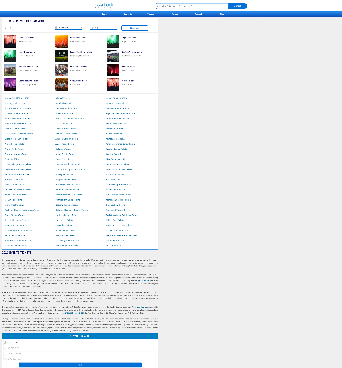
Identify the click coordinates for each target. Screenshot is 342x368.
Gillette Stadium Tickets (15, 128)
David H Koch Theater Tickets (18, 169)
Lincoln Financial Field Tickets (68, 194)
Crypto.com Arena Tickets (117, 164)
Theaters (151, 14)
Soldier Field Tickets (115, 220)
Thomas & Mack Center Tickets (18, 230)
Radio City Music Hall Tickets (17, 118)
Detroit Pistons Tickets (65, 103)
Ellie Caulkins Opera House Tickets (70, 169)
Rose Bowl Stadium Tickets (17, 220)
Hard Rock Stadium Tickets (67, 189)
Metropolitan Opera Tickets (67, 200)
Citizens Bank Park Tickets (117, 118)
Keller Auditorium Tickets (16, 194)
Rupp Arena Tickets (64, 220)
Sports (104, 14)
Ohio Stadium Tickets (115, 205)
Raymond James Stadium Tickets (120, 113)
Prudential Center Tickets (66, 215)
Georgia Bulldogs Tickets (117, 103)
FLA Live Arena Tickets (14, 179)
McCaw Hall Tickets (13, 200)
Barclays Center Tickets (116, 149)
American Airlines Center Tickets (120, 144)
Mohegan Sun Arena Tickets (118, 200)
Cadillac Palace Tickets (116, 154)
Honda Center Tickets (115, 189)
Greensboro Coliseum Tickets (18, 189)
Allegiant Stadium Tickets (66, 139)
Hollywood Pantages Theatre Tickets (71, 210)
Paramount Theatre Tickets (118, 210)
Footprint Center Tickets (66, 179)
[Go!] (238, 6)
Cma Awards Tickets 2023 (66, 108)
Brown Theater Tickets (65, 154)
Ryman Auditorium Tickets (67, 245)
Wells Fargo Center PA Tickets (18, 240)
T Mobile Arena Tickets (65, 128)
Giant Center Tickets (115, 240)
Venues (175, 14)
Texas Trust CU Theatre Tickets (119, 225)
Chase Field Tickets (114, 245)
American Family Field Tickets (18, 123)
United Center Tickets (65, 230)
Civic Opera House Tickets (117, 159)
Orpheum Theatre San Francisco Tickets (22, 210)
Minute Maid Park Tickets (117, 123)
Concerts (128, 14)
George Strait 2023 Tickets (117, 98)
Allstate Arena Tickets (115, 139)
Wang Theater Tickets (65, 235)
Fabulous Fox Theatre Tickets (119, 169)
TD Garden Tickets (63, 225)
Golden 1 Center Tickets (15, 184)
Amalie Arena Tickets (64, 144)
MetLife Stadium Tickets (66, 133)
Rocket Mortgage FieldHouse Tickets (122, 215)
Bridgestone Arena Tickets (16, 154)
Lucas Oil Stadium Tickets (16, 139)
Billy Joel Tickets (62, 98)
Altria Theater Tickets (14, 144)
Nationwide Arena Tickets (66, 205)
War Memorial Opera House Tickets (122, 235)
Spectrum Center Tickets (16, 245)
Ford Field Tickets (114, 179)
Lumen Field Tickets (64, 113)
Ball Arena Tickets (63, 149)
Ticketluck (121, 6)
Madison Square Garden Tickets (69, 118)
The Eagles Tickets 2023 (15, 103)
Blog (222, 14)
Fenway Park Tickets (64, 174)
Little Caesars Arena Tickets (118, 194)
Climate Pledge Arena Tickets (18, 164)
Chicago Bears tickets (74, 313)
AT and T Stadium (114, 133)
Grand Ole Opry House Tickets (119, 184)
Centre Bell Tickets (13, 159)
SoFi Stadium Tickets (115, 128)
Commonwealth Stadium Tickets (69, 164)
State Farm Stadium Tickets (118, 108)
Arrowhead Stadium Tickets (17, 113)
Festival (198, 14)
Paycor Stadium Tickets (15, 215)
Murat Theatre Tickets (14, 205)
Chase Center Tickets (64, 159)
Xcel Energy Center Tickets (67, 240)
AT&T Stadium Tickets (65, 123)
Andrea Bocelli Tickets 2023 (17, 98)
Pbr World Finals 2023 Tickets (18, 108)
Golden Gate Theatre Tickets (68, 184)
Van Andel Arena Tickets (15, 235)
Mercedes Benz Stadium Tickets (19, 133)
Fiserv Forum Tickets (115, 174)
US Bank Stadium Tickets (117, 230)
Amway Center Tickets (14, 149)
